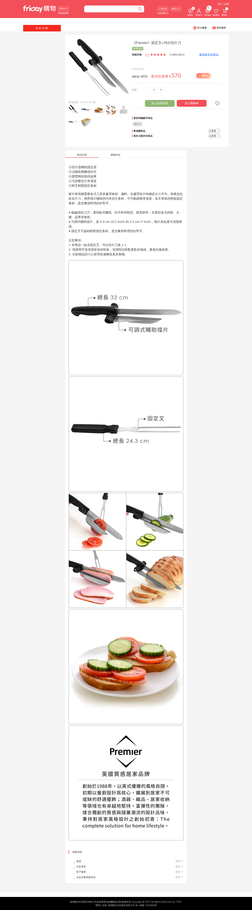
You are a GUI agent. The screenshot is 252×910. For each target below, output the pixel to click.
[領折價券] (219, 28)
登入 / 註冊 (223, 4)
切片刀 (137, 123)
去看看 (213, 130)
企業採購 (163, 9)
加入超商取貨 (160, 103)
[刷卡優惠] (200, 28)
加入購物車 (192, 103)
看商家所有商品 (209, 54)
